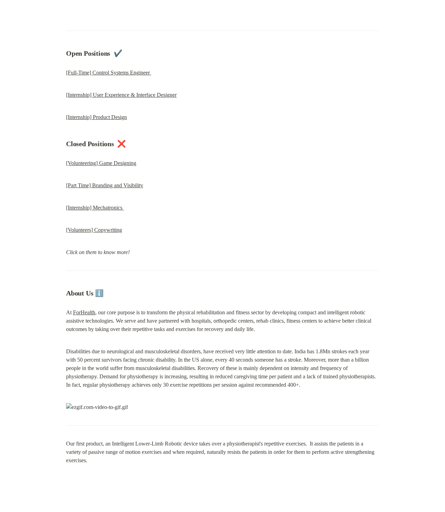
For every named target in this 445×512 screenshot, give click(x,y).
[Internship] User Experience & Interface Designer (121, 95)
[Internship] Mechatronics (95, 208)
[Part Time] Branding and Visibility (104, 185)
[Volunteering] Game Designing (101, 163)
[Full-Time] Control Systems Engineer (108, 73)
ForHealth (84, 312)
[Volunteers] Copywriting (94, 230)
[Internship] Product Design (96, 117)
